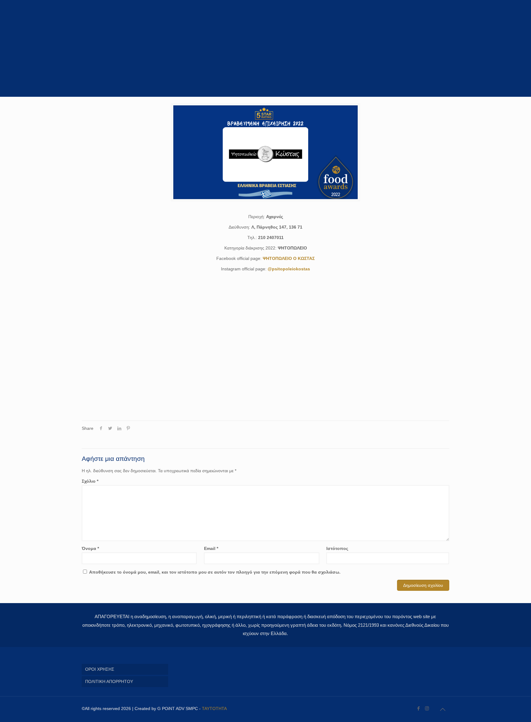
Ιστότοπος (337, 548)
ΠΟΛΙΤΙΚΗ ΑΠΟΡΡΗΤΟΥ (109, 681)
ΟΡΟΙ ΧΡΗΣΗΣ (99, 669)
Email (211, 548)
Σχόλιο (90, 481)
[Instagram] (427, 708)
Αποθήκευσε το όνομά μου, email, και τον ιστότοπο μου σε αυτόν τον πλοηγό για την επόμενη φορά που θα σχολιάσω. (214, 572)
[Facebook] (418, 708)
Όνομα (90, 548)
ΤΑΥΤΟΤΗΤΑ (214, 708)
